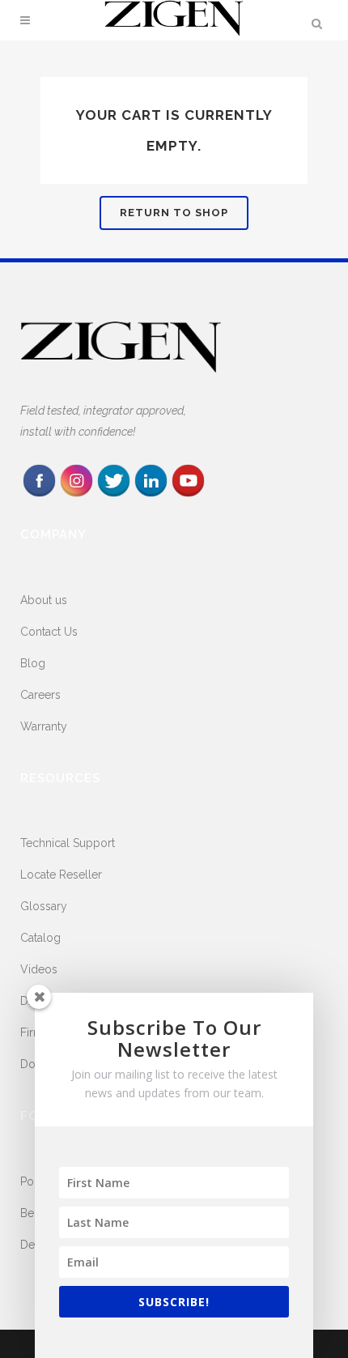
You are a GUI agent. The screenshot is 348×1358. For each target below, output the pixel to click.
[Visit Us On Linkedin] (150, 494)
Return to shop (174, 212)
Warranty (43, 726)
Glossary (43, 906)
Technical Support (67, 843)
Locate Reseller (61, 874)
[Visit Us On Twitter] (113, 494)
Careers (40, 694)
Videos (38, 969)
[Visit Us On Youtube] (187, 494)
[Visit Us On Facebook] (38, 494)
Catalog (40, 937)
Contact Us (49, 631)
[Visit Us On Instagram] (76, 494)
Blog (32, 663)
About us (43, 600)
